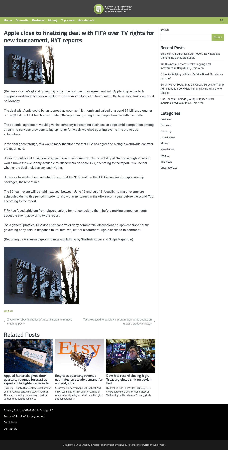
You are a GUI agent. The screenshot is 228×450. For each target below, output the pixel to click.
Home (8, 20)
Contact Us (10, 428)
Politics (165, 155)
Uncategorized (169, 167)
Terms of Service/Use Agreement (24, 416)
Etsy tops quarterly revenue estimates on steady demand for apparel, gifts (79, 379)
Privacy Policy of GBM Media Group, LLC (28, 410)
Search (165, 29)
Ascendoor (133, 444)
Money (52, 20)
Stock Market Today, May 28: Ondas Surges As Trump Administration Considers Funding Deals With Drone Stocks (192, 88)
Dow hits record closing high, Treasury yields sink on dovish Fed (128, 379)
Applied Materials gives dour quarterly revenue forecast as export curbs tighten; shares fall (27, 379)
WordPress (158, 444)
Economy (166, 131)
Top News (67, 20)
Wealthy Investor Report (94, 444)
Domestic (22, 20)
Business (38, 20)
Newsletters (86, 20)
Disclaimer (10, 422)
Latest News (168, 137)
